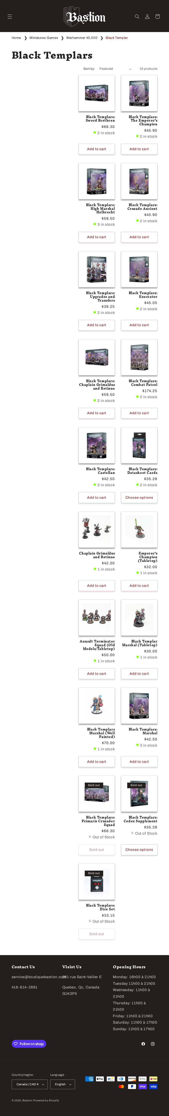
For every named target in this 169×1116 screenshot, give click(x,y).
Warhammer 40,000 (82, 38)
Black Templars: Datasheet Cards (142, 471)
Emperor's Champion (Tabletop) (147, 557)
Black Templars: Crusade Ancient (142, 207)
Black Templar (117, 38)
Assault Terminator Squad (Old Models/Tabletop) (97, 645)
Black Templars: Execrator (143, 295)
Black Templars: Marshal (143, 731)
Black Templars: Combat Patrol (143, 383)
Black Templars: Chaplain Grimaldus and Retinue (97, 385)
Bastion (27, 1100)
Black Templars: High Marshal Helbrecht (100, 208)
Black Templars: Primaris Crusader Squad (98, 821)
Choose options (139, 497)
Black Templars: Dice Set (100, 907)
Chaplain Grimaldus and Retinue (97, 555)
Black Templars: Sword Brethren (100, 119)
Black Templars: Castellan (100, 471)
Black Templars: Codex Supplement (140, 819)
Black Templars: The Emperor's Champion (143, 120)
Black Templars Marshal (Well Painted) (101, 733)
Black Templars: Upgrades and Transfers (100, 296)
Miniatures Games (44, 38)
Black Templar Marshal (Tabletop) (139, 643)
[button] (10, 16)
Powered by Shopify (46, 1100)
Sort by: (89, 68)
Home (16, 38)
